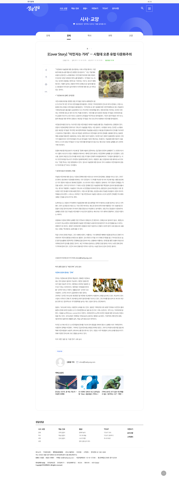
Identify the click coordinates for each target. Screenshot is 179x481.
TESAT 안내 (107, 432)
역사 (89, 35)
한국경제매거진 (71, 463)
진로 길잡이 (62, 438)
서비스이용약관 (69, 452)
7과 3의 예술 (82, 435)
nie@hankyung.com (67, 458)
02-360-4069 (101, 452)
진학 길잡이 (62, 432)
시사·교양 (63, 8)
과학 (110, 36)
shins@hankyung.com (83, 258)
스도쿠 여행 (82, 438)
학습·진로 (75, 8)
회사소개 (38, 452)
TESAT (105, 8)
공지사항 (115, 8)
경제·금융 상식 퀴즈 (84, 441)
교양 (131, 36)
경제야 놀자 (82, 432)
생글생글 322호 (109, 60)
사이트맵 (78, 452)
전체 (48, 35)
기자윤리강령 (46, 452)
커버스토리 (59, 373)
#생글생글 (59, 351)
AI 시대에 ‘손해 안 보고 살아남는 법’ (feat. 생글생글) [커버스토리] (89, 394)
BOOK (80, 463)
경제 (69, 35)
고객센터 (86, 452)
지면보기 (94, 8)
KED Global (95, 463)
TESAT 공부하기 (109, 435)
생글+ (85, 8)
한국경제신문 (51, 463)
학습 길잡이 (62, 435)
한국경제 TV (60, 463)
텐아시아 (86, 463)
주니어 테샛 (107, 438)
